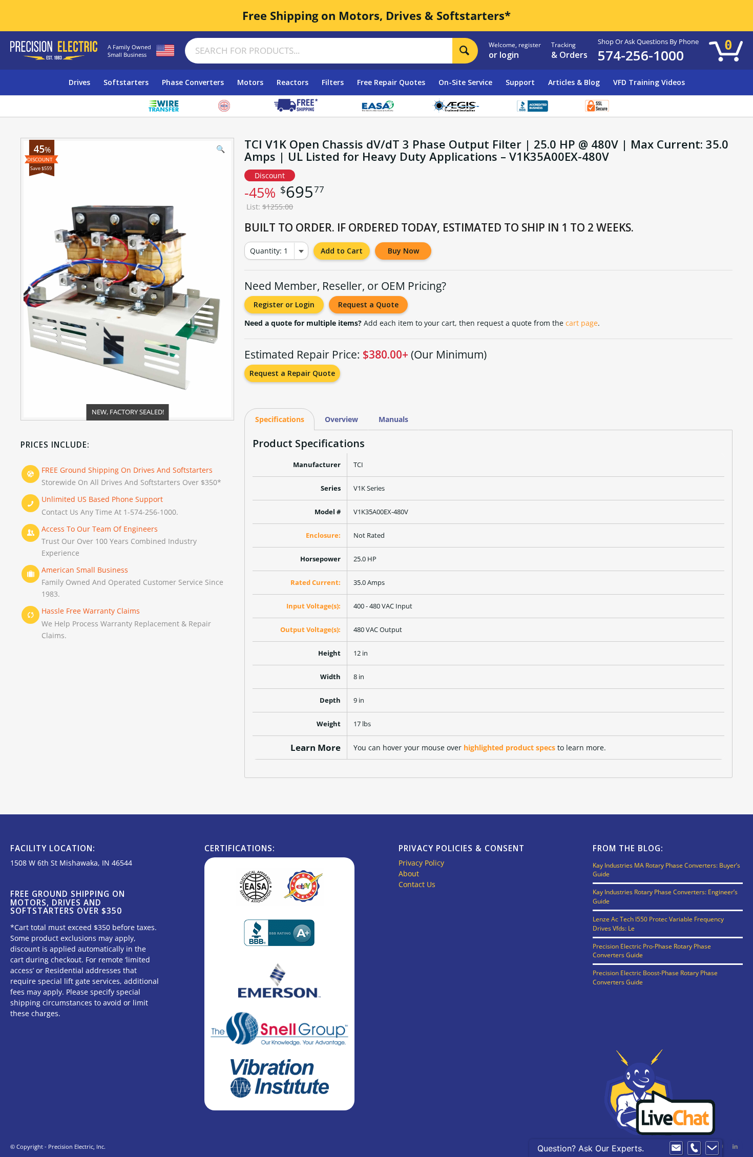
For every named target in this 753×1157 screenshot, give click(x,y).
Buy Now (403, 251)
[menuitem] (79, 82)
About (409, 873)
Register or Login (284, 304)
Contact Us (417, 884)
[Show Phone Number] (694, 1148)
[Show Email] (676, 1148)
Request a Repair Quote (292, 373)
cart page (582, 323)
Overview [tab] (341, 419)
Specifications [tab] (279, 419)
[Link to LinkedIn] (735, 1146)
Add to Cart (342, 251)
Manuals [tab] (393, 419)
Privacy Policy (421, 863)
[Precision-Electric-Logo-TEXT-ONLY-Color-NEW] (53, 50)
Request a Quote (368, 304)
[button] (221, 151)
